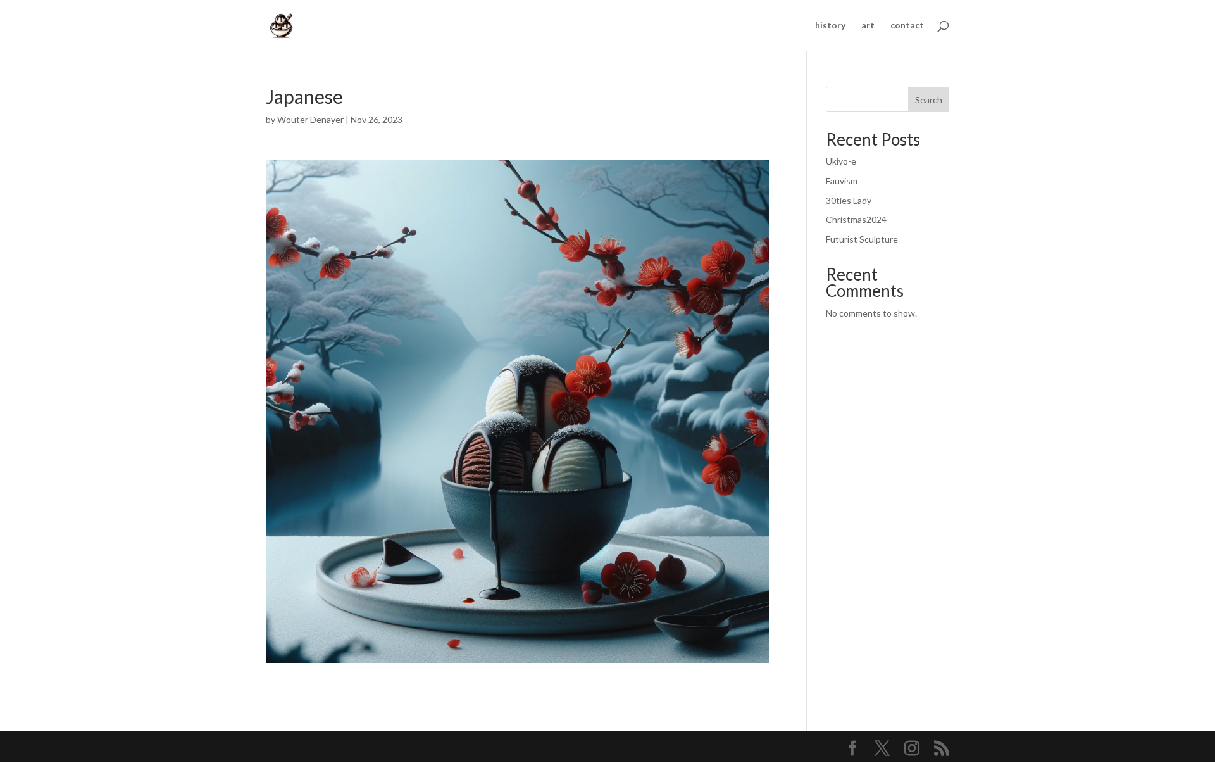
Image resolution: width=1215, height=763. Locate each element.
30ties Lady (848, 200)
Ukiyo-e (841, 161)
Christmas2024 (856, 219)
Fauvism (841, 180)
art (868, 25)
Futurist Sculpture (862, 239)
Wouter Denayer (310, 119)
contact (907, 25)
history (830, 25)
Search (928, 99)
